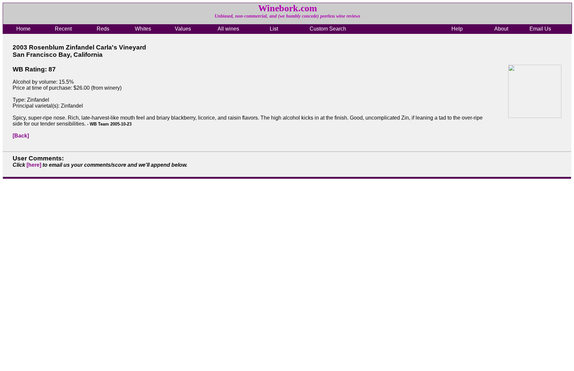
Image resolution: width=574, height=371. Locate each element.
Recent (63, 29)
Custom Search (328, 29)
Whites (143, 29)
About (501, 29)
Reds (103, 29)
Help (457, 29)
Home (23, 29)
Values (183, 29)
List (274, 29)
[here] (34, 165)
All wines (228, 29)
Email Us (540, 29)
